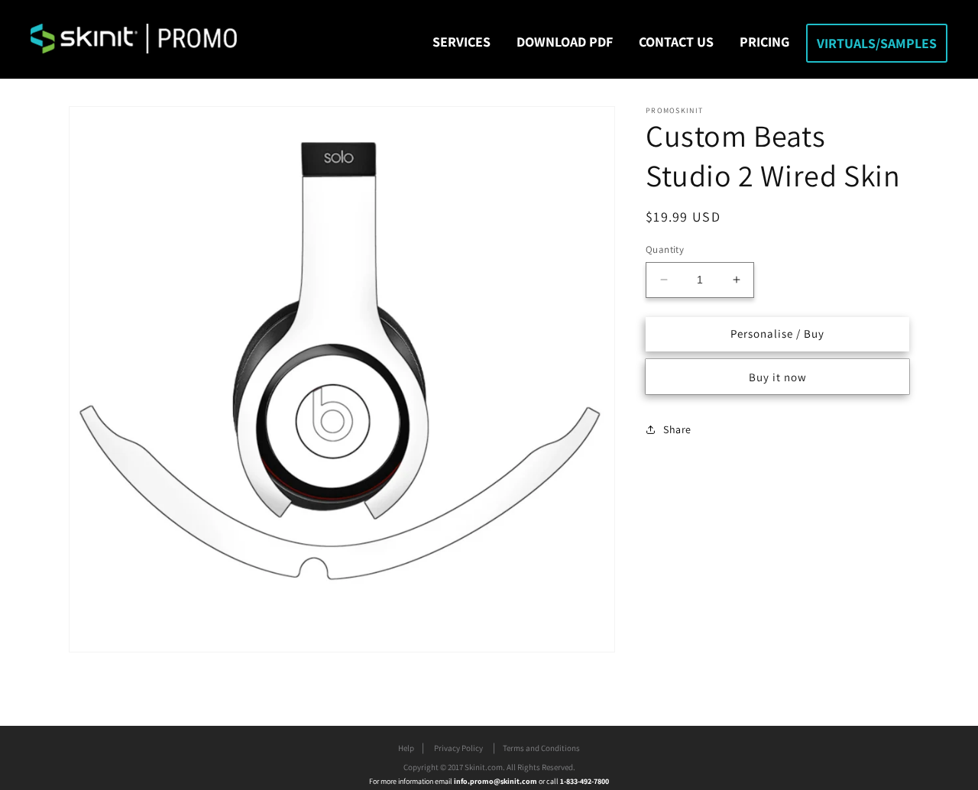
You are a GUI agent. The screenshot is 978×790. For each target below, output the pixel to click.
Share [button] (677, 429)
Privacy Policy (458, 748)
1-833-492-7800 (584, 781)
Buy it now (778, 376)
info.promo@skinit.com (496, 781)
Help (406, 748)
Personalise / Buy (777, 333)
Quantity (665, 249)
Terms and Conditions (541, 748)
